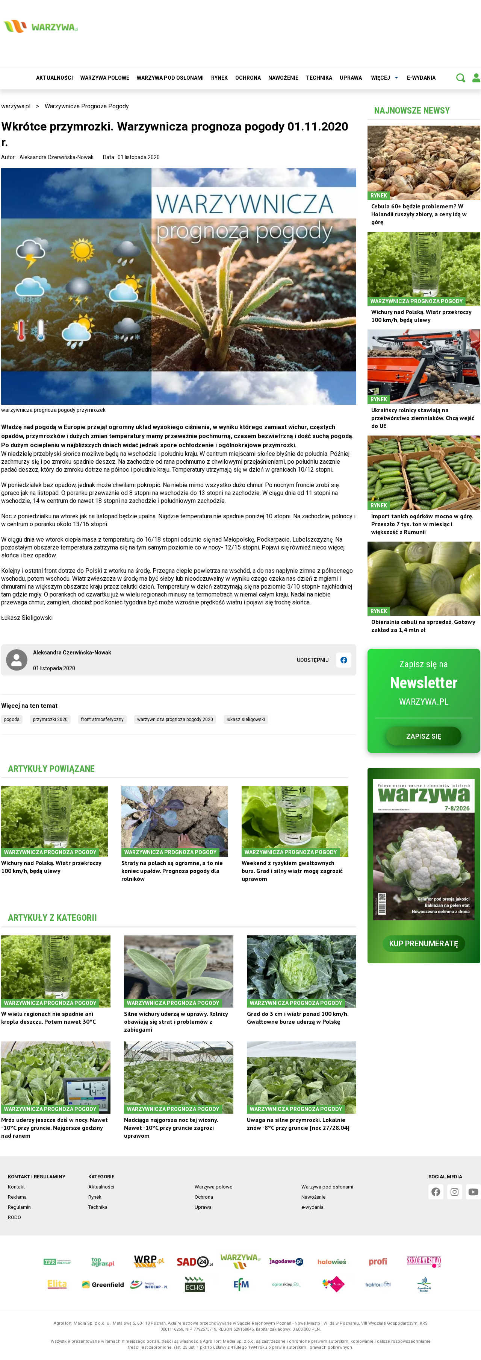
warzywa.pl (15, 106)
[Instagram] (454, 1191)
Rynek (219, 78)
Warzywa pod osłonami (170, 78)
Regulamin (19, 1207)
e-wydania (421, 78)
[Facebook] (343, 660)
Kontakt (16, 1187)
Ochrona (248, 78)
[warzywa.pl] (40, 26)
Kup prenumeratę (423, 943)
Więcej (380, 78)
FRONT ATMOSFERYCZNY (102, 719)
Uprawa (351, 78)
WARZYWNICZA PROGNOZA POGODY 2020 (175, 719)
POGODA (12, 719)
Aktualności (54, 78)
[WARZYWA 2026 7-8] (424, 849)
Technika (319, 78)
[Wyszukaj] (460, 77)
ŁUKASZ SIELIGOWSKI (246, 719)
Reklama (17, 1197)
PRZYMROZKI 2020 (50, 719)
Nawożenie (283, 78)
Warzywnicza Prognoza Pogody (87, 106)
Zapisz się (423, 736)
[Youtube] (473, 1191)
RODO (14, 1217)
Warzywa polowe (104, 78)
